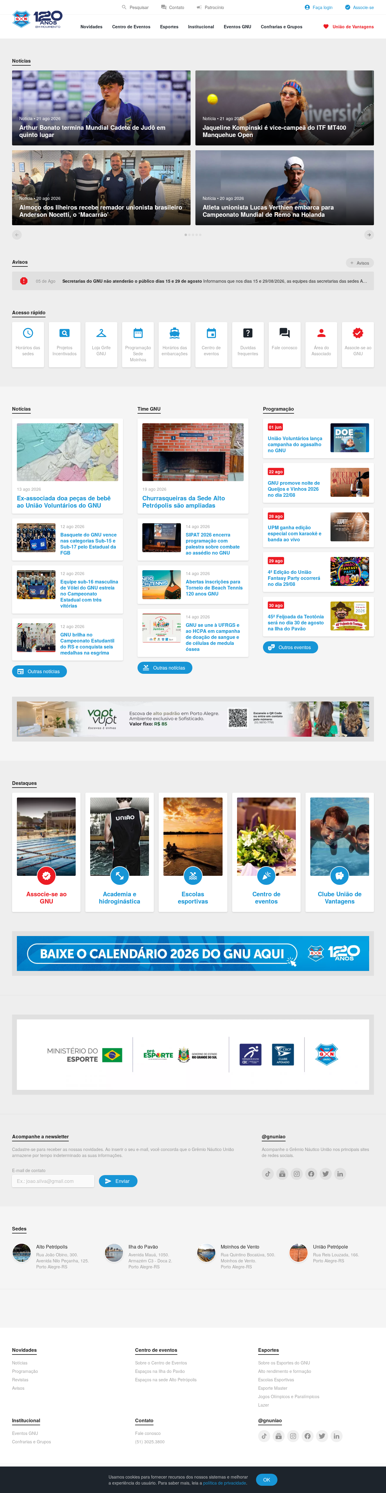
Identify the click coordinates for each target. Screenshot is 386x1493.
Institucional (201, 26)
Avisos (18, 1388)
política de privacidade (224, 1483)
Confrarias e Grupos (281, 26)
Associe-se (363, 7)
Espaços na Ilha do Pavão (160, 1371)
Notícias (19, 1363)
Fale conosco (148, 1433)
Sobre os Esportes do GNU (284, 1363)
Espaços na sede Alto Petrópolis (166, 1379)
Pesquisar (139, 7)
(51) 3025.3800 (150, 1442)
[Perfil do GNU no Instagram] (297, 1174)
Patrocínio (214, 7)
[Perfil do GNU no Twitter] (326, 1174)
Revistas (20, 1379)
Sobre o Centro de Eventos (161, 1363)
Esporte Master (272, 1388)
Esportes (169, 26)
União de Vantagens (353, 26)
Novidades (92, 26)
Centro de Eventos (131, 26)
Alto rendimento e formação (284, 1371)
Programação (25, 1371)
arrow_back (16, 234)
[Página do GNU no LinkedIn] (340, 1174)
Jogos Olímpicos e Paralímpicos (288, 1396)
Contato (176, 7)
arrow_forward (369, 234)
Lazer (263, 1405)
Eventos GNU (237, 26)
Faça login (323, 7)
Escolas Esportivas (276, 1379)
